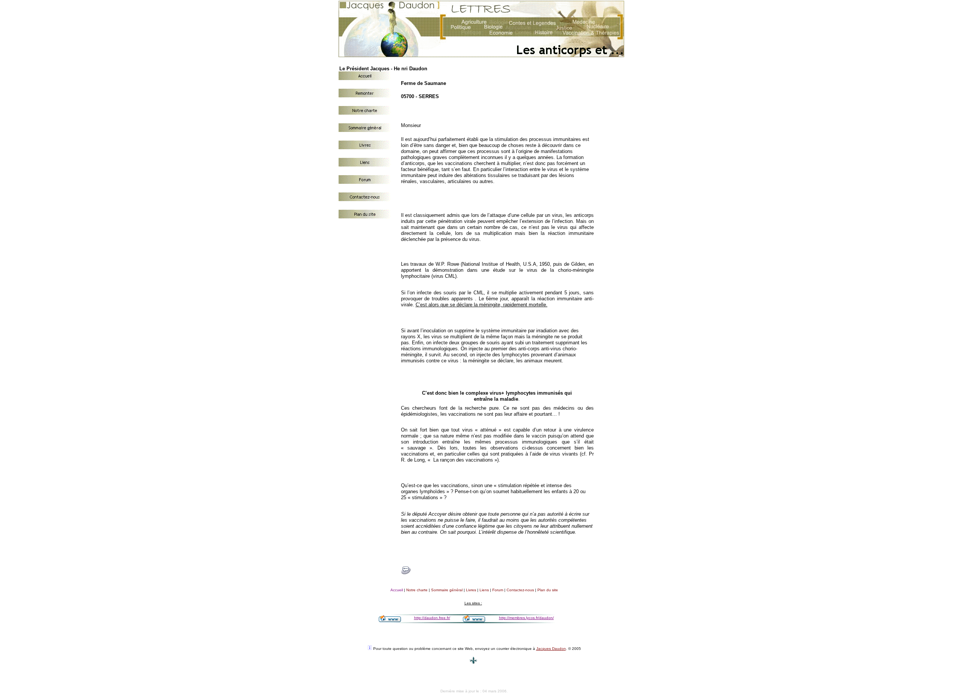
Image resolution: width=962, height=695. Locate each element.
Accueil (396, 590)
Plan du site (547, 590)
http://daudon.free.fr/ (432, 618)
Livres (471, 590)
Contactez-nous (520, 590)
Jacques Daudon (551, 649)
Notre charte (417, 590)
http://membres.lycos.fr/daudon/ (526, 618)
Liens (484, 590)
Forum (497, 590)
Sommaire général (447, 590)
